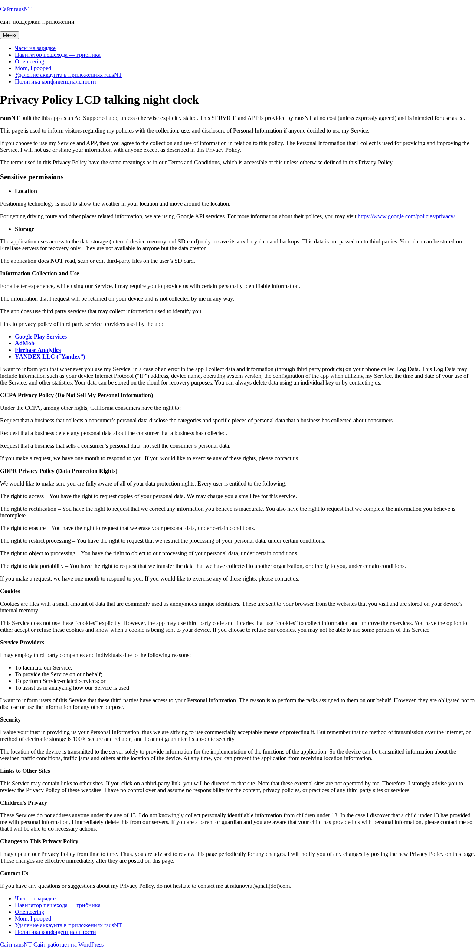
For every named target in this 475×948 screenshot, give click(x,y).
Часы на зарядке (35, 48)
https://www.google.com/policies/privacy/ (406, 216)
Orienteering (29, 61)
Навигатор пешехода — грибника (58, 55)
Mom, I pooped (33, 68)
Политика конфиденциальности (55, 81)
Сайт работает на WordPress (68, 944)
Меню (9, 35)
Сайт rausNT (16, 9)
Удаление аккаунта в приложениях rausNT (68, 75)
